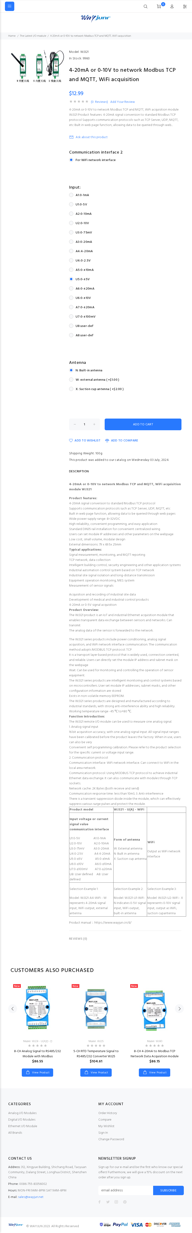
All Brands (15, 1133)
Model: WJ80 (154, 1041)
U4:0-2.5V (83, 260)
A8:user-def (84, 335)
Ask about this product (92, 137)
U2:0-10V (82, 223)
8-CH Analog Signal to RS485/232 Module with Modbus (37, 1054)
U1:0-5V (81, 204)
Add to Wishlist (87, 440)
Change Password (111, 1139)
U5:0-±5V (83, 279)
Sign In (103, 1133)
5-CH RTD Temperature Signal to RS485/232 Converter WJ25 (96, 1054)
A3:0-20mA (84, 242)
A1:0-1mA (82, 195)
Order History (107, 1113)
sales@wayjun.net (31, 1197)
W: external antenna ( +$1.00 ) (97, 380)
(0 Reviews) (99, 102)
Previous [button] (12, 1008)
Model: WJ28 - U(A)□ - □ (37, 1041)
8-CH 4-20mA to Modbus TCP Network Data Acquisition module (155, 1054)
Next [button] (179, 1008)
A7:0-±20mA (85, 307)
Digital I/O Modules (21, 1119)
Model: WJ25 (96, 1041)
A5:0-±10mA (85, 270)
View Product (40, 1072)
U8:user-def (84, 326)
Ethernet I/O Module (22, 1126)
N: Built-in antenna (89, 370)
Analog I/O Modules (22, 1113)
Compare (104, 1119)
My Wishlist (106, 1126)
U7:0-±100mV (86, 316)
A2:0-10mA (84, 214)
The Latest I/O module (33, 36)
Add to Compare (124, 440)
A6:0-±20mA (85, 288)
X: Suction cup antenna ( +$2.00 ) (100, 389)
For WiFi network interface (96, 160)
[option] (37, 1024)
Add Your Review (122, 102)
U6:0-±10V (83, 298)
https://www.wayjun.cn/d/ (112, 922)
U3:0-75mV (84, 232)
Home (11, 36)
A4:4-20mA (84, 251)
